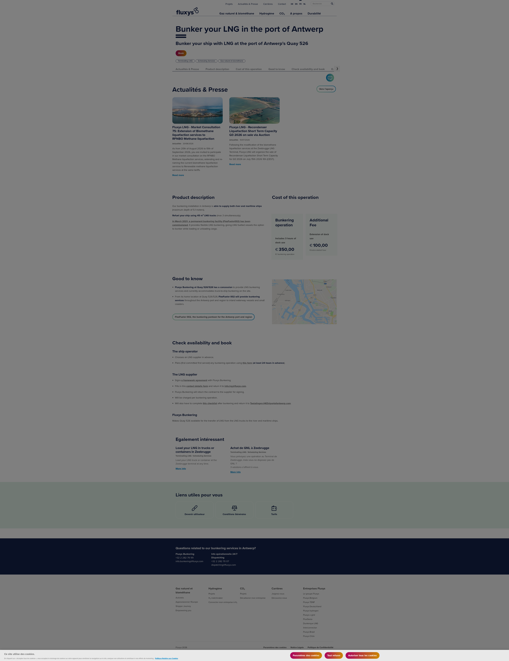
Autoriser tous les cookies (362, 655)
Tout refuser (333, 655)
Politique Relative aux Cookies (166, 658)
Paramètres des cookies (306, 655)
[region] (254, 655)
